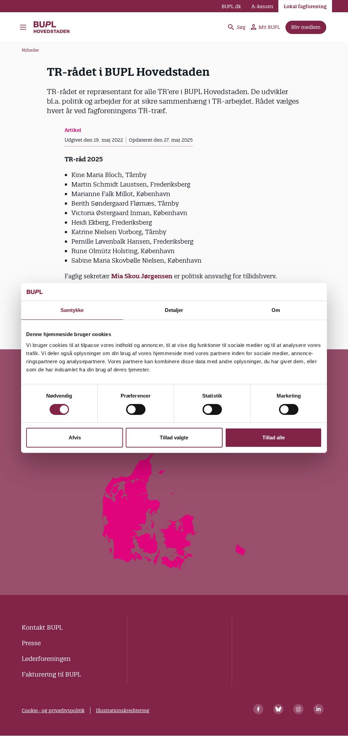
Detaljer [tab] (174, 310)
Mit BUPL (269, 27)
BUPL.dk (231, 6)
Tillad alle (273, 437)
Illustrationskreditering (122, 710)
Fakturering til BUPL (51, 674)
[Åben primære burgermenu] (23, 27)
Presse (31, 643)
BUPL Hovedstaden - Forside (55, 27)
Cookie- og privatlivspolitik (53, 710)
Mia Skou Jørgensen (141, 276)
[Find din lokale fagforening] (174, 568)
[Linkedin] (318, 709)
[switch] (135, 409)
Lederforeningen (46, 659)
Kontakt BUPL (42, 627)
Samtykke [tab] (72, 310)
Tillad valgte (174, 437)
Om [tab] (276, 310)
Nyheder (30, 50)
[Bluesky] (278, 709)
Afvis (75, 437)
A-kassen (262, 6)
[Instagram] (298, 709)
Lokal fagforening (305, 6)
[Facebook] (258, 709)
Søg (241, 27)
